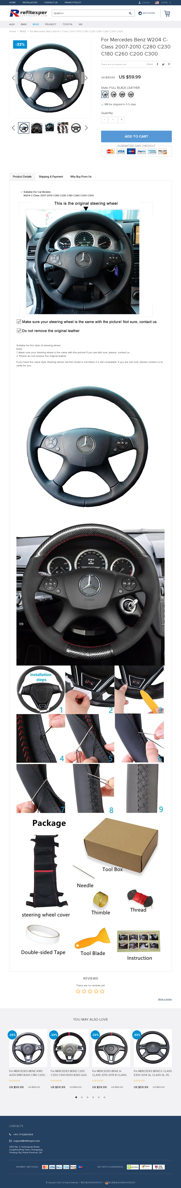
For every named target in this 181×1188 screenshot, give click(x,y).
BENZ (23, 31)
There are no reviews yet (113, 64)
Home (12, 3)
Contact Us (51, 3)
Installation (30, 3)
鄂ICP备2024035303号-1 (91, 1182)
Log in (145, 2)
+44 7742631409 (23, 1134)
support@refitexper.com (26, 1140)
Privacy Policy (73, 3)
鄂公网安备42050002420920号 (121, 1182)
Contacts (16, 1126)
